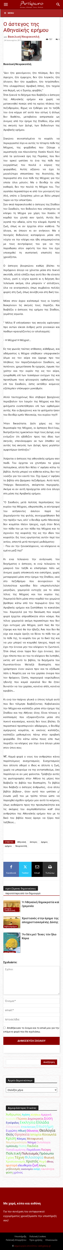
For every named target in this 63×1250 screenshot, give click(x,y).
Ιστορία (35, 1134)
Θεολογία (47, 1130)
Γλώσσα (21, 1118)
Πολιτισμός (30, 1153)
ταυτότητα (47, 1169)
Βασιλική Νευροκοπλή (23, 36)
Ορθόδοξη (12, 1146)
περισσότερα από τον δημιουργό (22, 893)
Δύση (48, 1118)
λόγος (42, 1165)
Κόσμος (21, 1138)
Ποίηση (46, 1150)
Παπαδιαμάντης (16, 1150)
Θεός (10, 1134)
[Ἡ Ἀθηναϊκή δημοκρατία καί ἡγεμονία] (11, 906)
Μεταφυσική (35, 1138)
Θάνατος (33, 1131)
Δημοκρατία (35, 1118)
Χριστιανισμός (15, 1161)
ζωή (35, 1165)
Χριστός (32, 1161)
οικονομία (27, 1169)
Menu (11, 13)
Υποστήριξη (20, 1236)
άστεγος (33, 842)
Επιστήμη (44, 1126)
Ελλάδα (42, 1122)
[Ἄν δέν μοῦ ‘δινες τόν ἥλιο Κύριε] (11, 943)
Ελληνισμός (13, 1127)
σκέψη (36, 1169)
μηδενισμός (13, 1169)
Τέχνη (19, 1157)
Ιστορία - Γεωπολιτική (9, 909)
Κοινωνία (49, 1134)
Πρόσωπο (46, 1153)
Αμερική (46, 1114)
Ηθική (22, 1131)
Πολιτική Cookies (37, 1236)
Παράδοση (33, 1150)
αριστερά (11, 1165)
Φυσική (49, 1157)
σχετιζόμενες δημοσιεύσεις (20, 888)
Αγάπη (26, 1114)
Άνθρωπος (13, 1114)
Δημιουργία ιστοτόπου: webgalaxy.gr (32, 1245)
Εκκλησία (27, 1122)
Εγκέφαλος (12, 1123)
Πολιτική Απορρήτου (16, 1240)
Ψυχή (42, 1161)
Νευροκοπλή (21, 846)
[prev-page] (5, 951)
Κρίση (11, 1138)
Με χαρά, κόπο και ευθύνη (22, 1203)
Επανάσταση (28, 1126)
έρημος (44, 842)
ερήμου (8, 846)
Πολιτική (13, 1153)
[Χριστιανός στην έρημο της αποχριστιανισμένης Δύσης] (11, 922)
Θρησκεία (22, 1134)
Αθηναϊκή (21, 842)
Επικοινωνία (51, 1240)
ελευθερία (25, 1165)
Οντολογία (43, 1142)
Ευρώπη (11, 1131)
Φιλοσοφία (34, 1157)
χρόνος (18, 1172)
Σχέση (10, 1157)
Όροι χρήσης (36, 1240)
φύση (9, 1172)
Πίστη (22, 1146)
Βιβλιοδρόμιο (10, 926)
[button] (5, 4)
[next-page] (11, 951)
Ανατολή (11, 1118)
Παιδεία (32, 1146)
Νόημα (31, 1142)
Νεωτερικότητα (16, 1142)
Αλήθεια (35, 1114)
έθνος (50, 1161)
